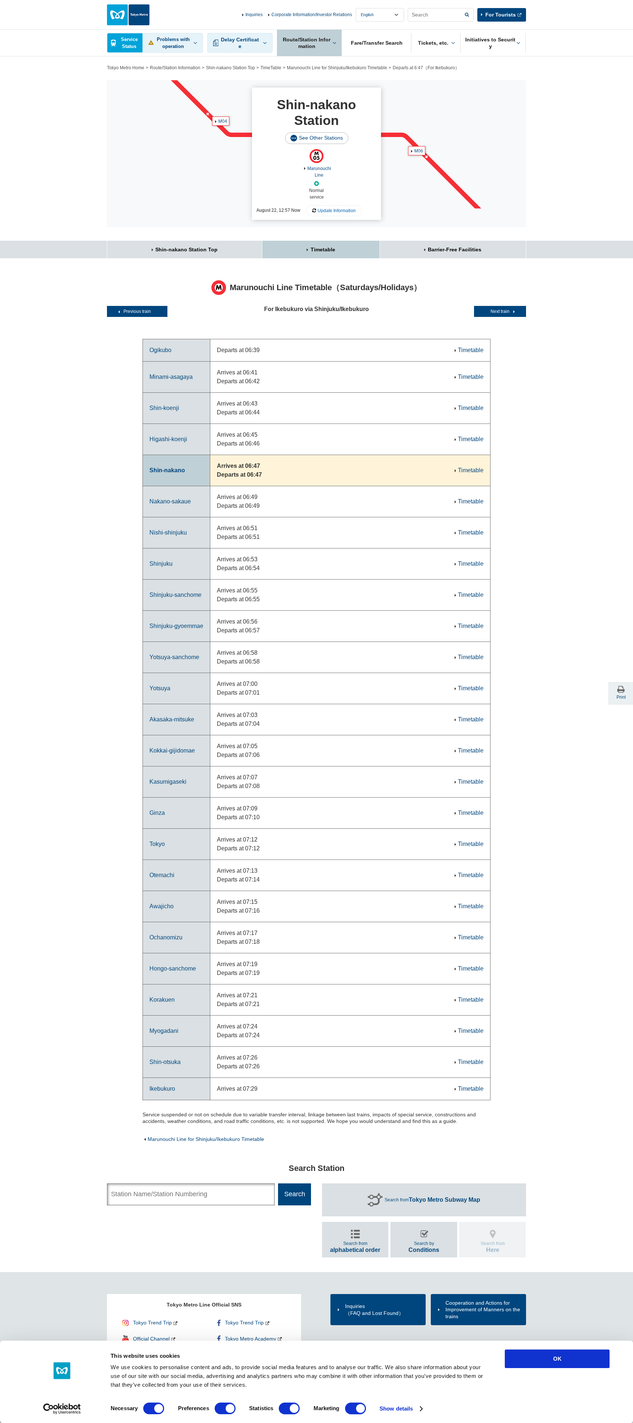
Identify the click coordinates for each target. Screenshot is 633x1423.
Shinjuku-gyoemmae (176, 626)
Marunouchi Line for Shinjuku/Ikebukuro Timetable (337, 67)
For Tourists (500, 15)
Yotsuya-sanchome (174, 657)
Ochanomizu (165, 937)
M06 (418, 151)
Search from (432, 1200)
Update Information (337, 210)
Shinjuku (161, 564)
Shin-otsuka (165, 1062)
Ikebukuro (162, 1089)
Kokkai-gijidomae (172, 750)
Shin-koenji (164, 408)
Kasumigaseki (167, 782)
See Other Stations (321, 138)
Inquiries (254, 14)
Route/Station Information (175, 67)
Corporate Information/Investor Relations (311, 14)
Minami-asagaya (171, 377)
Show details (396, 1408)
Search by (423, 1247)
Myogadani (163, 1031)
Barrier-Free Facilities (454, 249)
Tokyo (157, 844)
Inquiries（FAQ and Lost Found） (374, 1309)
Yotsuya (159, 688)
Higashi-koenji (168, 439)
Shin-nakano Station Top (230, 67)
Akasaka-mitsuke (171, 719)
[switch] (225, 1408)
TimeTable (270, 67)
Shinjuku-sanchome (175, 595)
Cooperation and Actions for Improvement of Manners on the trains (482, 1309)
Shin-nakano (167, 470)
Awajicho (161, 906)
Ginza (157, 813)
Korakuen (162, 1000)
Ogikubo (160, 350)
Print (621, 697)
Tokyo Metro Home (125, 67)
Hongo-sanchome (172, 968)
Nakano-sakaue (170, 501)
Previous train (137, 311)
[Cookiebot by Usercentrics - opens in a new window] (62, 1408)
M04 (222, 121)
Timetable (323, 249)
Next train (500, 311)
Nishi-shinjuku (168, 532)
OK (557, 1359)
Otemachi (161, 875)
